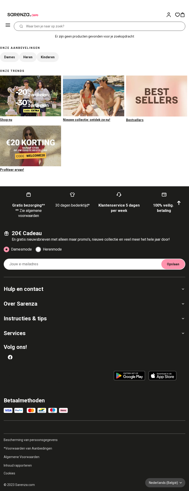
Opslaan (173, 264)
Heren (27, 57)
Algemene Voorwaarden (21, 457)
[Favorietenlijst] (177, 14)
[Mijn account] (170, 14)
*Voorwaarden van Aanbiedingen (28, 448)
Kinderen (48, 57)
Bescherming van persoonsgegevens (31, 440)
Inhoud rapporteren (18, 465)
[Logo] (20, 14)
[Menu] (8, 26)
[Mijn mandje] (184, 14)
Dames (9, 57)
